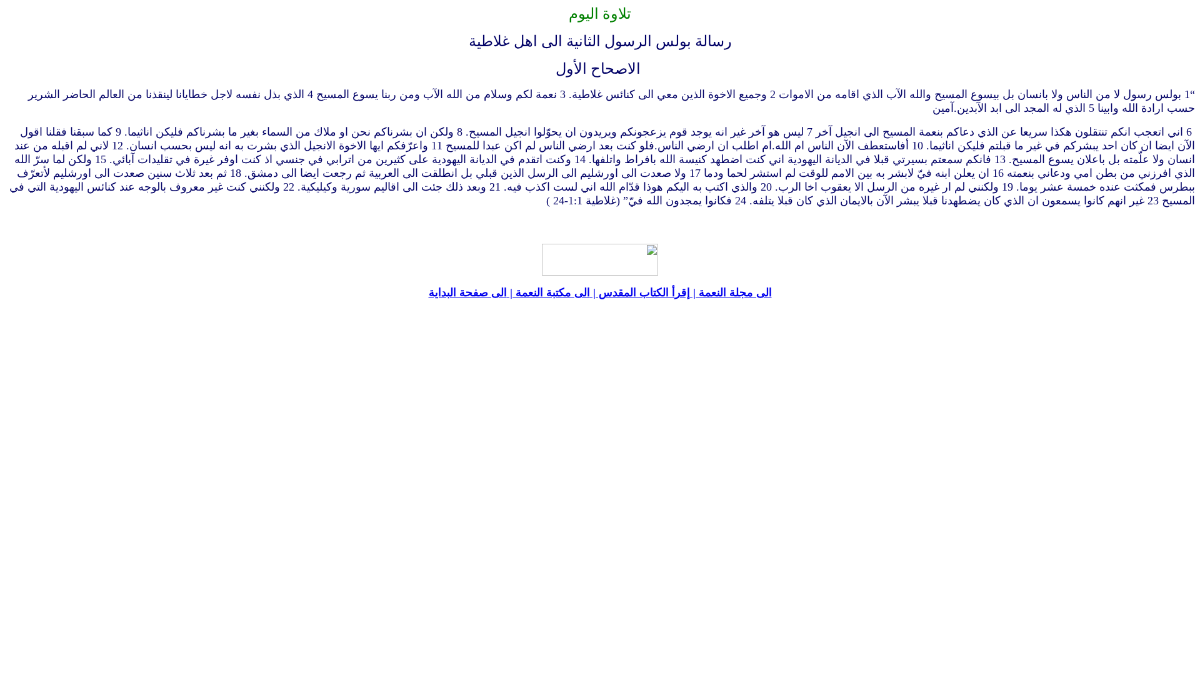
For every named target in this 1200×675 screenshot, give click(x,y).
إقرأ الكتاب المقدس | (640, 292)
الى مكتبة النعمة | (548, 292)
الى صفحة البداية (468, 292)
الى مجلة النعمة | (731, 292)
